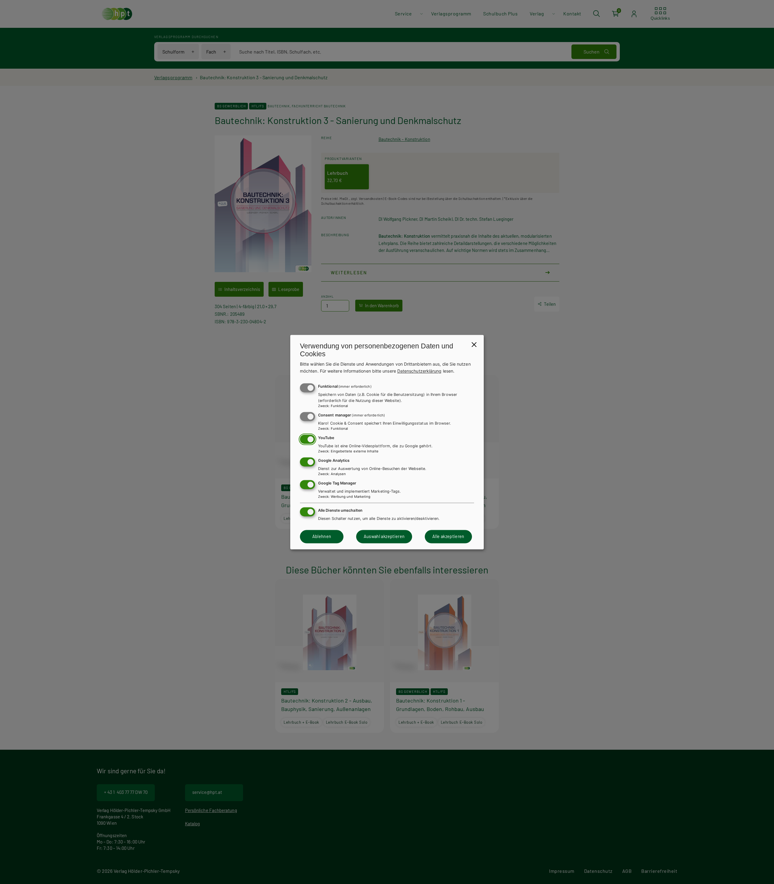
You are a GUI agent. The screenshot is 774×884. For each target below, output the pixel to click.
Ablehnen (321, 536)
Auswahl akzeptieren (384, 536)
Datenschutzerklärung (419, 370)
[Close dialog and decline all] (474, 344)
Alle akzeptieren (448, 536)
